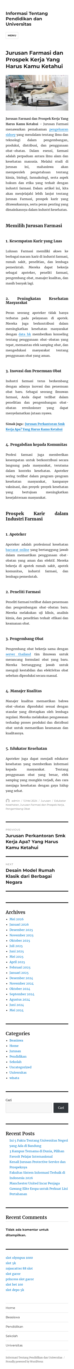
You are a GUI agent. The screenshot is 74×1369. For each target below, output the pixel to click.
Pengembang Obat (18, 808)
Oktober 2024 (19, 989)
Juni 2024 (16, 1005)
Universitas (18, 1072)
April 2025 (17, 962)
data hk (25, 334)
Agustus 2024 (19, 999)
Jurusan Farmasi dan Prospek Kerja (42, 804)
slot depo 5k (15, 1290)
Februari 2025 (20, 967)
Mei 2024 (16, 1010)
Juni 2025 (16, 951)
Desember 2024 (21, 978)
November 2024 (21, 983)
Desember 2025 (21, 930)
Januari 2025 (19, 973)
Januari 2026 (19, 924)
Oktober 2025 (19, 940)
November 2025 (21, 935)
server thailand (18, 654)
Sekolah (15, 1062)
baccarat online (17, 550)
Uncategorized (20, 1067)
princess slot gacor (20, 1279)
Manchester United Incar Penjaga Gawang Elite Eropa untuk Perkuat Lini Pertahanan (38, 1188)
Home (14, 1046)
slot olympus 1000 (19, 1258)
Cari (9, 1100)
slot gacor (13, 1274)
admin (16, 800)
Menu (12, 35)
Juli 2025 (16, 946)
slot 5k (11, 1263)
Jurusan (46, 800)
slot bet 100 (14, 1284)
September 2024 (21, 994)
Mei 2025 (16, 957)
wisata (14, 1078)
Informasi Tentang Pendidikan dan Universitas (27, 19)
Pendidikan (18, 1056)
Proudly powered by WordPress (24, 1361)
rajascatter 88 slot (19, 1268)
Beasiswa (16, 1040)
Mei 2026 (16, 919)
